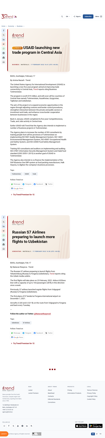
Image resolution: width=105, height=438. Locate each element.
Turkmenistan (16, 174)
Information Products (74, 393)
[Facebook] (9, 426)
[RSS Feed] (31, 426)
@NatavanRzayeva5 (42, 314)
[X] (13, 426)
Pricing (69, 390)
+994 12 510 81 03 (7, 409)
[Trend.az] (9, 16)
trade (34, 174)
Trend (35, 89)
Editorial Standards (54, 399)
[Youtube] (18, 426)
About (50, 390)
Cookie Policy (91, 399)
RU (100, 434)
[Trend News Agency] (8, 388)
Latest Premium (33, 393)
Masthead (51, 393)
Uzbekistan (15, 323)
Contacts (51, 396)
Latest (30, 390)
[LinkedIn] (27, 426)
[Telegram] (22, 426)
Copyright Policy (92, 396)
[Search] (62, 16)
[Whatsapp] (4, 426)
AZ (97, 434)
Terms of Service (92, 390)
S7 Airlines (26, 323)
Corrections (51, 402)
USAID (27, 174)
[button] (4, 31)
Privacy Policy (91, 393)
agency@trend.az (7, 412)
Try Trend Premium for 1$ (23, 194)
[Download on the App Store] (81, 426)
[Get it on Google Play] (96, 426)
